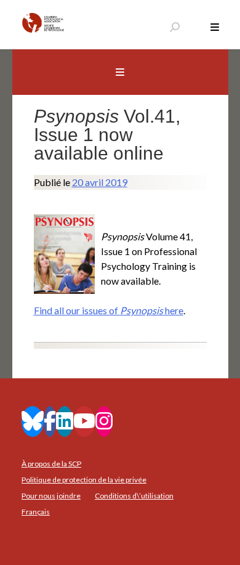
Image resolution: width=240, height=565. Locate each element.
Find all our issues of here (108, 310)
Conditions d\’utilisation (134, 495)
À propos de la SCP (51, 463)
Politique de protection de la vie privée (84, 479)
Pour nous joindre (51, 495)
